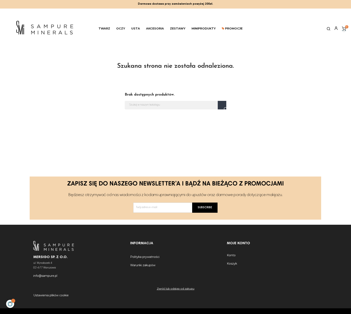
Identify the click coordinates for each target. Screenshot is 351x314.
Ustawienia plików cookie (51, 295)
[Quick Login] (334, 28)
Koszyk (232, 263)
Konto (231, 255)
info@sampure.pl (45, 276)
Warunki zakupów (142, 265)
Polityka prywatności (144, 257)
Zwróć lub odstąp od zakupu (175, 288)
